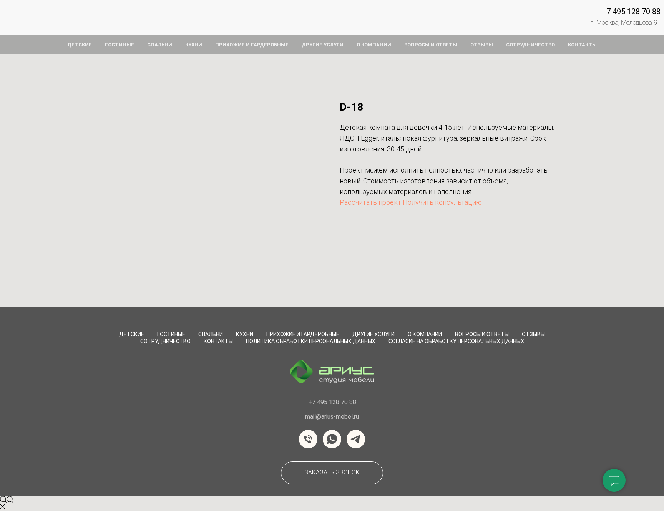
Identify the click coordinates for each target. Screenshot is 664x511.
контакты (582, 45)
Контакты (218, 341)
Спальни (210, 334)
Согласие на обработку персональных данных (456, 341)
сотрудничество (165, 341)
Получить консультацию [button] (442, 202)
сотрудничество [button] (530, 45)
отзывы (481, 45)
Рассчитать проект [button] (370, 202)
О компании (425, 334)
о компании (374, 45)
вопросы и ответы (430, 45)
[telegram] (356, 439)
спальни (159, 45)
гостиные (119, 45)
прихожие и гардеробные (252, 45)
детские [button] (79, 45)
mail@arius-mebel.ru (332, 416)
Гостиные (171, 334)
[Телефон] (308, 439)
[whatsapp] (332, 439)
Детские (131, 334)
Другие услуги (373, 334)
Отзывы (533, 334)
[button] (332, 472)
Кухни (244, 334)
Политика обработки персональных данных (310, 341)
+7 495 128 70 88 (631, 11)
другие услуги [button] (323, 45)
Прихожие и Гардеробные (302, 334)
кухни (193, 45)
